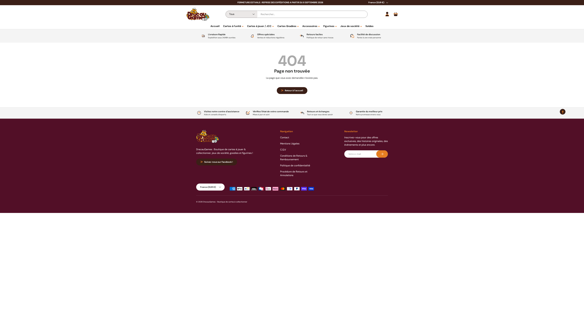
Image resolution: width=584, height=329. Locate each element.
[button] (395, 14)
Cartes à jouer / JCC (259, 26)
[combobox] (297, 14)
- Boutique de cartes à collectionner (231, 202)
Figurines (328, 26)
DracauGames (209, 202)
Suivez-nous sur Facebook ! (218, 162)
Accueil (214, 26)
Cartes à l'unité (232, 26)
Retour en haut (292, 118)
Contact (284, 137)
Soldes (369, 26)
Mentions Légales (289, 143)
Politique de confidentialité (295, 165)
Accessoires (309, 26)
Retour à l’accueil (294, 90)
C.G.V (283, 149)
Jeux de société (350, 26)
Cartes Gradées (286, 26)
